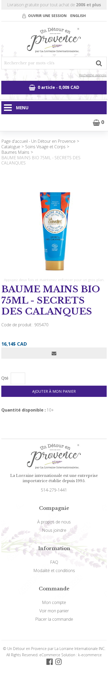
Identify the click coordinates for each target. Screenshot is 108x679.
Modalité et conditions (54, 570)
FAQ (54, 562)
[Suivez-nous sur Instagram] (58, 661)
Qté (4, 378)
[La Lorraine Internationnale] (54, 40)
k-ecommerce (90, 654)
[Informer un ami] (54, 353)
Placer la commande (54, 619)
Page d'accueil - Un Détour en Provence (38, 141)
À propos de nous (54, 522)
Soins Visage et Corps (45, 147)
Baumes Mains (15, 152)
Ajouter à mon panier (54, 391)
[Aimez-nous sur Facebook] (49, 661)
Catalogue (10, 147)
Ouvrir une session (47, 15)
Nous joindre (54, 530)
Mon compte (54, 602)
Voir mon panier (54, 611)
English (78, 15)
